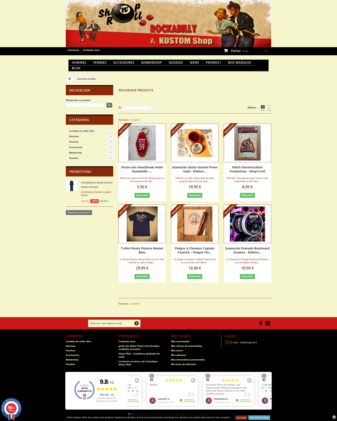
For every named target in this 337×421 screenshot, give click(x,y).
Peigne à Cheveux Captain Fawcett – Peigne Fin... (194, 250)
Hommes (79, 62)
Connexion (73, 50)
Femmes (100, 62)
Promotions (80, 171)
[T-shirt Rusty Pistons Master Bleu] (142, 224)
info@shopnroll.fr (248, 342)
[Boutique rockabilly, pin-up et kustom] (168, 23)
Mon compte (181, 336)
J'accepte (241, 417)
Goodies (176, 62)
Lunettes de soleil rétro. (82, 131)
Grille (262, 110)
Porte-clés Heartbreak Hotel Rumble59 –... (142, 169)
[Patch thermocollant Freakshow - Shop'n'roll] (247, 143)
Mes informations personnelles (188, 359)
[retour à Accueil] (69, 79)
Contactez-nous (91, 50)
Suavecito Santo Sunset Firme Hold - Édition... (194, 169)
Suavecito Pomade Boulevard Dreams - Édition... (247, 250)
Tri (119, 107)
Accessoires (123, 62)
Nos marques (239, 62)
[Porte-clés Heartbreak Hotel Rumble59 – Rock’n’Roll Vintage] (142, 143)
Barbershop (151, 62)
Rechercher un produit (78, 100)
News (194, 62)
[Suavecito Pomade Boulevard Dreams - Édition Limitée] (247, 224)
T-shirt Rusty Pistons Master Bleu (142, 250)
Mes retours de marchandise (186, 346)
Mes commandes (180, 341)
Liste (269, 110)
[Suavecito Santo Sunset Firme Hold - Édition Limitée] (195, 143)
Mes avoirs (177, 350)
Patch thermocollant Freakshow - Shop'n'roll (247, 169)
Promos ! (213, 62)
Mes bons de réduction (183, 364)
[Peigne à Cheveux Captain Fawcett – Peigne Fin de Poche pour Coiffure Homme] (195, 224)
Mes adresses (178, 355)
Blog (76, 68)
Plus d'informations (259, 417)
